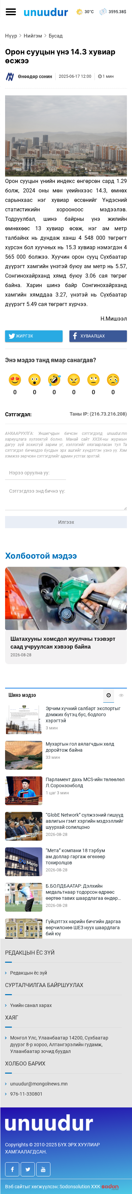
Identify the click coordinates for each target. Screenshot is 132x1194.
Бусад (56, 36)
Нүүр (11, 36)
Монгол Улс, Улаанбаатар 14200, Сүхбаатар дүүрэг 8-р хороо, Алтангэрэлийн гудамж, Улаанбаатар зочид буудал (59, 1044)
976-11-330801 (26, 1094)
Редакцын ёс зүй (28, 973)
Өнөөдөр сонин (35, 76)
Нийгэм (33, 36)
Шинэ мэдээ (22, 695)
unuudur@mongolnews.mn (39, 1083)
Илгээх (66, 522)
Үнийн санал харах (31, 1005)
